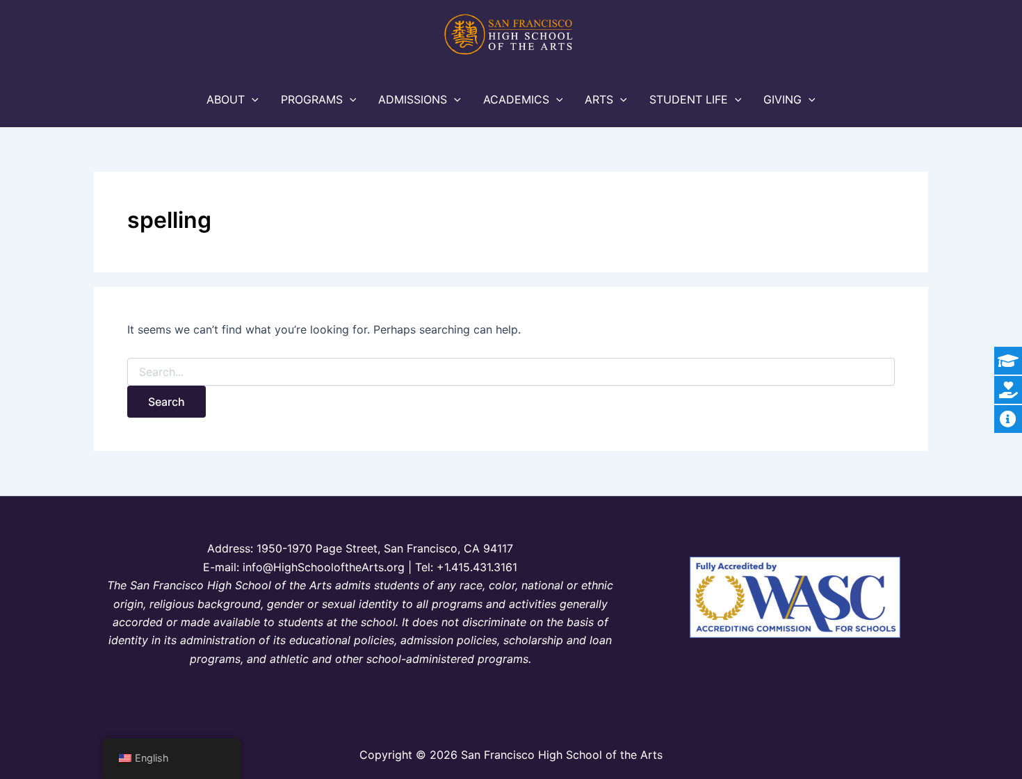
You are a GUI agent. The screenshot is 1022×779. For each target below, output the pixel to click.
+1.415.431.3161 (477, 567)
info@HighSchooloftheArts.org (324, 567)
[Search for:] (511, 372)
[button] (252, 99)
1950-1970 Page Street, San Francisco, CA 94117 (385, 548)
